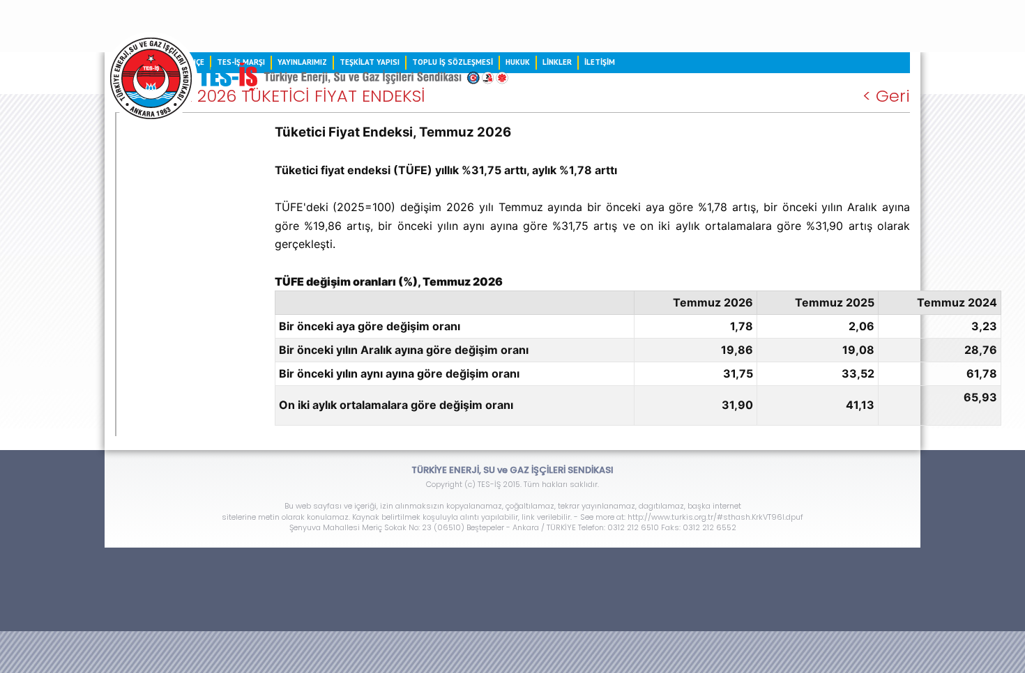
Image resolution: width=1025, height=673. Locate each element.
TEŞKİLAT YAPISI (370, 62)
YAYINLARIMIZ (302, 62)
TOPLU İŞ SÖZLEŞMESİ (452, 62)
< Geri (886, 96)
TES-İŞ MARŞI (241, 62)
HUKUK (518, 62)
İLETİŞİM (599, 62)
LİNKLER (557, 62)
